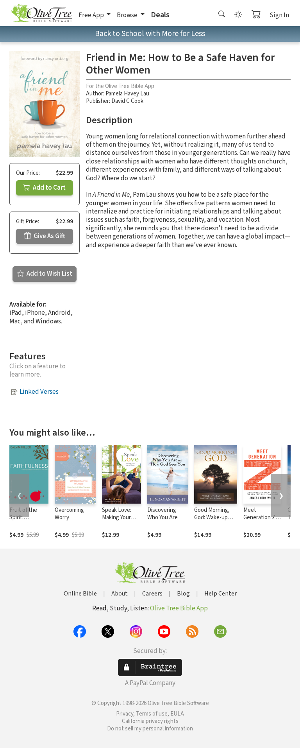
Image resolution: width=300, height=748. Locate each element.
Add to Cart (49, 187)
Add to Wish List (48, 273)
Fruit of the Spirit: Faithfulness (24, 517)
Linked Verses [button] (39, 391)
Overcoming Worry (69, 514)
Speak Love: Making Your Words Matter (119, 517)
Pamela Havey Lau (127, 94)
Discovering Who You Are (162, 514)
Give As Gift (48, 236)
